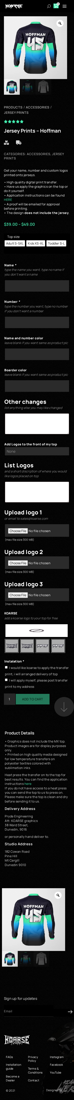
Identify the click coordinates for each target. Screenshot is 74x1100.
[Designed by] (66, 1090)
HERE (8, 199)
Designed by (54, 1090)
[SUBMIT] (63, 1013)
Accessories (38, 154)
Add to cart (32, 699)
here (28, 784)
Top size (13, 237)
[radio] (15, 243)
